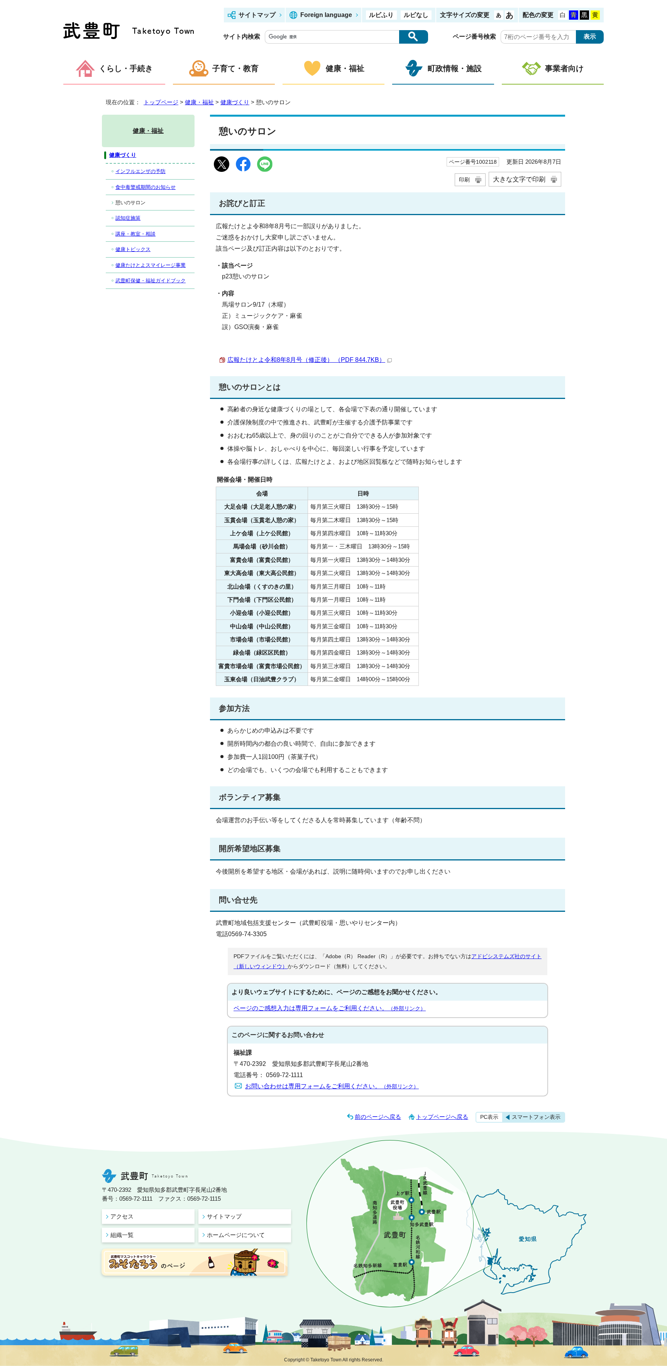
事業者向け (564, 68)
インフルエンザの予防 (140, 171)
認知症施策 (128, 218)
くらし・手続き (126, 68)
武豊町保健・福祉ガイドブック (150, 280)
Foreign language (326, 15)
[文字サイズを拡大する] (509, 15)
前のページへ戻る (378, 1116)
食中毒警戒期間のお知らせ (145, 187)
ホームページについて (236, 1235)
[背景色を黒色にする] (584, 15)
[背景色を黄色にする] (595, 15)
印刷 (464, 179)
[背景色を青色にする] (573, 15)
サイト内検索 (241, 36)
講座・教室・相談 (135, 234)
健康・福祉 (345, 68)
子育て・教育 (235, 68)
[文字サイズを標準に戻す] (498, 15)
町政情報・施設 (455, 68)
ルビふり (381, 15)
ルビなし (416, 15)
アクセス (122, 1216)
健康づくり (234, 102)
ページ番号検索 (474, 36)
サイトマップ (257, 15)
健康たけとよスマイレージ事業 (150, 265)
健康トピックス (133, 249)
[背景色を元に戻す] (562, 15)
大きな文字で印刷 (519, 179)
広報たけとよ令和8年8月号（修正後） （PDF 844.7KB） (306, 359)
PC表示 (489, 1117)
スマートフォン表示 (536, 1117)
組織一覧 (122, 1235)
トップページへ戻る (442, 1116)
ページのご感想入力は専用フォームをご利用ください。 (330, 1008)
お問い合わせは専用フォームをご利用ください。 (332, 1086)
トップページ (161, 102)
